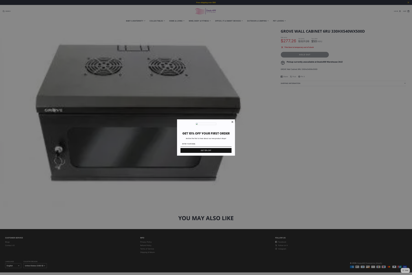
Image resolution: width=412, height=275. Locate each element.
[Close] (232, 122)
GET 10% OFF (206, 150)
